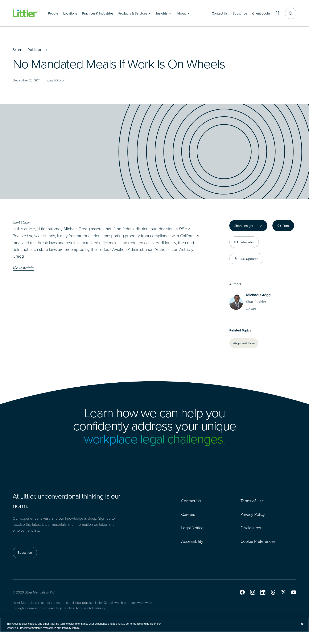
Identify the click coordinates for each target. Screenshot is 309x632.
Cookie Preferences (258, 541)
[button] (242, 592)
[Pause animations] (277, 13)
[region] (154, 624)
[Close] (302, 624)
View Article (23, 268)
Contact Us (191, 501)
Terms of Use (252, 501)
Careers (188, 514)
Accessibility (192, 541)
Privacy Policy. (70, 628)
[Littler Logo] (25, 13)
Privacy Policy (252, 514)
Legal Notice (192, 528)
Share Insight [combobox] (243, 225)
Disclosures (250, 528)
